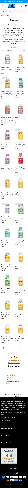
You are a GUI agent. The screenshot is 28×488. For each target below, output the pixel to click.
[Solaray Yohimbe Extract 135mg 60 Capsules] (7, 134)
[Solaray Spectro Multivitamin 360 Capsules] (7, 59)
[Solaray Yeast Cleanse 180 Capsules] (7, 232)
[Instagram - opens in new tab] (17, 473)
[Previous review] (3, 384)
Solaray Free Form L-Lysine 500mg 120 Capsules (20, 145)
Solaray (7, 15)
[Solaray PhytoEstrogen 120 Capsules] (20, 109)
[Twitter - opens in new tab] (14, 473)
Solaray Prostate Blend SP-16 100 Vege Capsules (19, 93)
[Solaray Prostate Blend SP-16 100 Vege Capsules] (20, 83)
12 (20, 347)
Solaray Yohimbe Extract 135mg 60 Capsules (6, 145)
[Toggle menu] (2, 6)
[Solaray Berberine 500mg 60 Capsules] (7, 158)
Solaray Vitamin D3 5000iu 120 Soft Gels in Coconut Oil (7, 338)
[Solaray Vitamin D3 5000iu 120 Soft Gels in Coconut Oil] (7, 328)
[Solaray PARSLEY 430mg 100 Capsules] (7, 280)
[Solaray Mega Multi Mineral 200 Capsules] (7, 256)
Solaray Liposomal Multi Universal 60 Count (19, 218)
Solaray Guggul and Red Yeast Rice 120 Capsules (20, 169)
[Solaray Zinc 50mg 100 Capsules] (20, 59)
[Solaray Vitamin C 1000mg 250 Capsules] (7, 304)
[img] (14, 361)
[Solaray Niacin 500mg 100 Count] (20, 304)
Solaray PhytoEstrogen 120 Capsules (19, 119)
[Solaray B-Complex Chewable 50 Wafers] (20, 328)
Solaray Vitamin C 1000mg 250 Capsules (6, 314)
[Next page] (24, 347)
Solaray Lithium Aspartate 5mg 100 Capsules (20, 290)
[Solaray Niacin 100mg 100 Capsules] (20, 256)
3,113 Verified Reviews (14, 363)
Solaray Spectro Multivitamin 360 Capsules (6, 69)
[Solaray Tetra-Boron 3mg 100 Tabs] (20, 182)
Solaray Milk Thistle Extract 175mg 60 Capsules (6, 218)
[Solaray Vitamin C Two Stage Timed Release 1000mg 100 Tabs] (7, 182)
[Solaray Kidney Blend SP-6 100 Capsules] (20, 232)
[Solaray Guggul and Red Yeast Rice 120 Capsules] (20, 158)
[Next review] (25, 384)
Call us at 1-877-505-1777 (8, 417)
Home (2, 15)
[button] (14, 11)
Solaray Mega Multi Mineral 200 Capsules (6, 266)
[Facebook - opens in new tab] (11, 473)
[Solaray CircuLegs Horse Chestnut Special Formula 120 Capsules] (7, 109)
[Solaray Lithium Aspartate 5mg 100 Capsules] (20, 280)
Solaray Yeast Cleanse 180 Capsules (5, 242)
